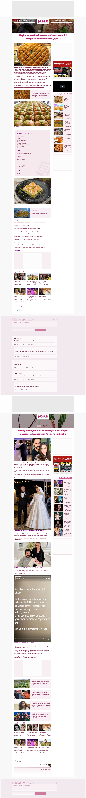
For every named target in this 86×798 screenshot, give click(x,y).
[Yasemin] (43, 21)
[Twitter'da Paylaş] (18, 310)
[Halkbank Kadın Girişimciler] (24, 21)
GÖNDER (41, 329)
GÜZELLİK (56, 20)
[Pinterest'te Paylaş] (20, 310)
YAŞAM (63, 20)
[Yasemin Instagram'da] (17, 21)
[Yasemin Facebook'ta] (15, 21)
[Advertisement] (32, 261)
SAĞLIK (60, 20)
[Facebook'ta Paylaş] (15, 310)
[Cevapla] (22, 344)
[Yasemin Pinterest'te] (19, 21)
